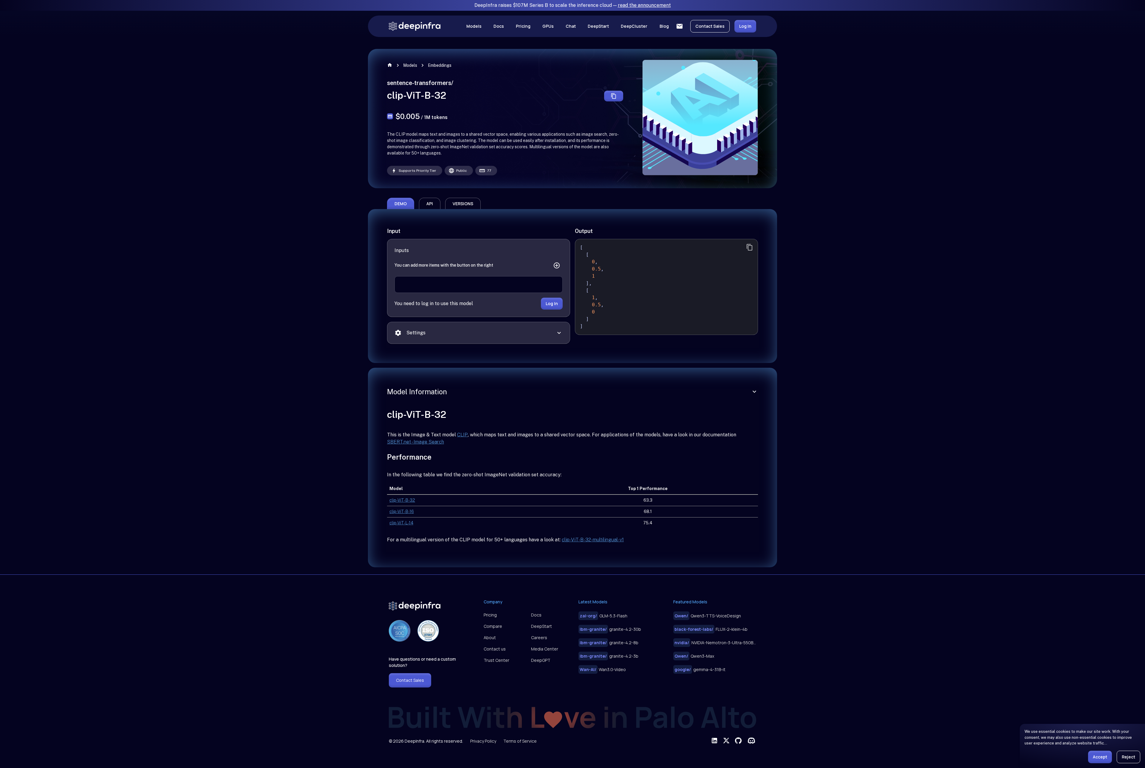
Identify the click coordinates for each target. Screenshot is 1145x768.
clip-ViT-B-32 (402, 500)
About (490, 637)
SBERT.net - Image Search (415, 442)
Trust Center (496, 660)
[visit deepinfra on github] (738, 740)
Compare (493, 626)
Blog (664, 26)
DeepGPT (540, 660)
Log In (745, 26)
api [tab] (429, 203)
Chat (571, 26)
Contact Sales (710, 26)
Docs (498, 26)
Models (474, 26)
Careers (539, 637)
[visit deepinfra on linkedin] (714, 740)
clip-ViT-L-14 (401, 522)
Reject (1128, 757)
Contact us (495, 649)
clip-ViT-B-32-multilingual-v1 (593, 540)
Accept (1100, 757)
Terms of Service (520, 741)
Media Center (544, 649)
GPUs (548, 26)
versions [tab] (463, 203)
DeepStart (598, 26)
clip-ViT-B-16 (401, 511)
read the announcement (644, 5)
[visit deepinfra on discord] (751, 740)
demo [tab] (400, 203)
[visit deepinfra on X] (726, 740)
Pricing (523, 26)
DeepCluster (634, 26)
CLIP (462, 435)
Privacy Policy (483, 741)
